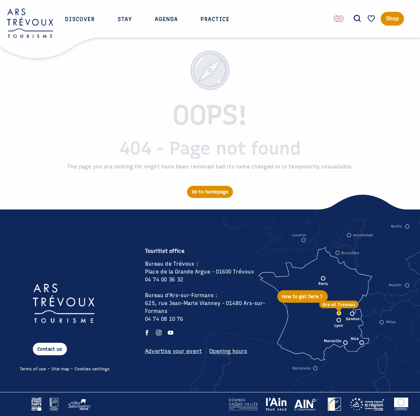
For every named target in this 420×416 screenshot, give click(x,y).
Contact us (49, 349)
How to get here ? (302, 296)
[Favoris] (372, 18)
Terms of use (33, 368)
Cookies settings (92, 368)
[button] (357, 18)
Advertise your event (173, 351)
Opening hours (228, 351)
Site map (60, 368)
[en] (339, 18)
